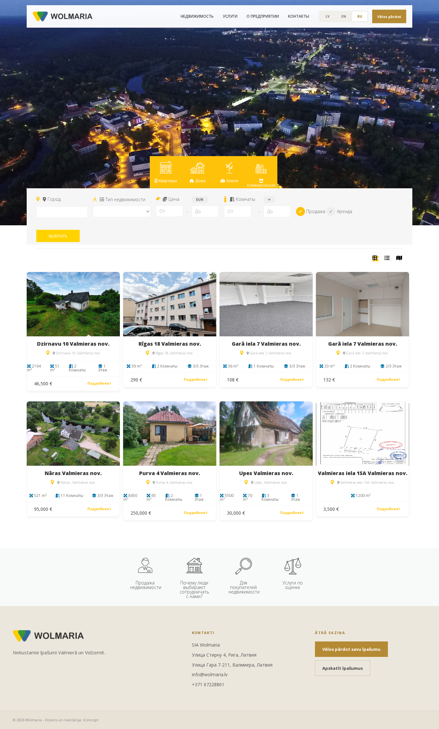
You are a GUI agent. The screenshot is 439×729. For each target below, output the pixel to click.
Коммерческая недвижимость (261, 185)
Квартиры (167, 180)
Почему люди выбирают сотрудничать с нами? (194, 588)
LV (328, 16)
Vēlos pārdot (389, 16)
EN (343, 16)
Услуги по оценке (292, 585)
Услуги (230, 16)
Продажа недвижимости (145, 585)
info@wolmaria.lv (210, 674)
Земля (231, 180)
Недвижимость (197, 16)
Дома (200, 180)
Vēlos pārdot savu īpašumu (351, 649)
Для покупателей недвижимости (244, 587)
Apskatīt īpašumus (342, 668)
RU (359, 16)
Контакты (298, 16)
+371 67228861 (208, 684)
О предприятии (262, 16)
